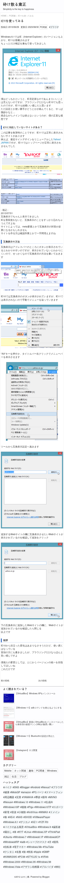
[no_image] (9, 727)
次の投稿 (42, 680)
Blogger (45, 876)
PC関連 (43, 26)
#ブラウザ (54, 26)
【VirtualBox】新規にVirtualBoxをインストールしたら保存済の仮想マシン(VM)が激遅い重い (39, 723)
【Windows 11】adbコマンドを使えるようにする (38, 707)
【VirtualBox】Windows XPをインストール (35, 693)
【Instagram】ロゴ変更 (26, 750)
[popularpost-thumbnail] (9, 698)
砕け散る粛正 (14, 4)
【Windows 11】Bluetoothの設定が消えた (34, 736)
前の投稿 (5, 680)
